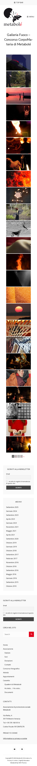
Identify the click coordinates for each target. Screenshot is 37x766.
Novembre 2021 (12, 527)
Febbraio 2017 (11, 558)
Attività (6, 672)
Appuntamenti (8, 676)
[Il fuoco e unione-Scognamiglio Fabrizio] (18, 262)
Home (5, 645)
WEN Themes (22, 763)
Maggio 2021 (11, 531)
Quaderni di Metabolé (13, 684)
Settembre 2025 (12, 507)
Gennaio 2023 (11, 523)
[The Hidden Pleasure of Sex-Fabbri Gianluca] (18, 278)
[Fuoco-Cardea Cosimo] (18, 295)
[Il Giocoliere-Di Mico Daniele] (18, 395)
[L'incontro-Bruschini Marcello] (18, 195)
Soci (6, 657)
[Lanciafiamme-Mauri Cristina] (18, 129)
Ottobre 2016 (11, 566)
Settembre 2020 (12, 539)
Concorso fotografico (11, 669)
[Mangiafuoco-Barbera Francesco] (18, 162)
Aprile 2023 (10, 519)
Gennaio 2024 (11, 511)
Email (8, 474)
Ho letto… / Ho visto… (13, 688)
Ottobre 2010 (11, 586)
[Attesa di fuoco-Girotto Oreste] (18, 229)
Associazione (8, 649)
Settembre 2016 (12, 570)
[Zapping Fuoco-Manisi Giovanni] (18, 345)
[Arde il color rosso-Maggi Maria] (18, 378)
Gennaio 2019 (11, 547)
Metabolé (19, 758)
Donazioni (8, 661)
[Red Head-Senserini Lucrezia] (18, 212)
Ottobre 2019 (11, 543)
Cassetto (6, 680)
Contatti (8, 665)
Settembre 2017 (12, 554)
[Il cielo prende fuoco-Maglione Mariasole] (18, 312)
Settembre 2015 (12, 582)
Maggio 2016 (11, 574)
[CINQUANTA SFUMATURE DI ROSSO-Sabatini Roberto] (18, 96)
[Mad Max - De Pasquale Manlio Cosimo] (18, 444)
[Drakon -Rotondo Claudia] (18, 146)
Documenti (9, 692)
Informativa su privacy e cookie (15, 738)
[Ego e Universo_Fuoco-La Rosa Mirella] (18, 63)
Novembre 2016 (12, 562)
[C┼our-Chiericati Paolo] (18, 112)
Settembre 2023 (12, 515)
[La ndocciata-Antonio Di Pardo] (18, 328)
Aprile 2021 (10, 535)
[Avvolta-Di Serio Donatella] (18, 245)
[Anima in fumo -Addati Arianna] (18, 361)
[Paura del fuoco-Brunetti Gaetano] (18, 411)
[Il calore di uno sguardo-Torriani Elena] (18, 179)
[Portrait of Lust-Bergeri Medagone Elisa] (18, 79)
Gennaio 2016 (11, 578)
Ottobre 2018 (11, 550)
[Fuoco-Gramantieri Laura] (18, 428)
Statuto (7, 653)
